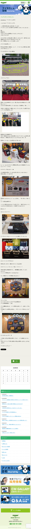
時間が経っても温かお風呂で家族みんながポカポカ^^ (12, 403)
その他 (3, 457)
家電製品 (4, 440)
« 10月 (2, 384)
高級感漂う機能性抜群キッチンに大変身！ (10, 428)
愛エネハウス (4, 455)
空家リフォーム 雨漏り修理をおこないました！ (11, 424)
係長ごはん (4, 452)
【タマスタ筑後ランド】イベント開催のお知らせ (11, 416)
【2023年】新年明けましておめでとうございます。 (12, 408)
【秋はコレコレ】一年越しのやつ (8, 432)
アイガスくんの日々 (6, 460)
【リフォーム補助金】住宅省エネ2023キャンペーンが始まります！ (15, 399)
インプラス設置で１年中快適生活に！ (9, 412)
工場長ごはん (4, 443)
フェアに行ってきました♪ (7, 16)
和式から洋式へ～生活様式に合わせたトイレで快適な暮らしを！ (14, 420)
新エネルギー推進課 (6, 446)
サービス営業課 (5, 449)
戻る (17, 361)
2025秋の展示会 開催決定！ (8, 395)
